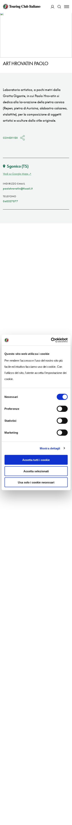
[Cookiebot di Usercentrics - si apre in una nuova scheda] (51, 340)
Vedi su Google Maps (15, 173)
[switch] (62, 409)
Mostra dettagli (50, 448)
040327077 (10, 201)
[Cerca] (59, 7)
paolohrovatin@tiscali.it (18, 188)
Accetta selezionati (36, 471)
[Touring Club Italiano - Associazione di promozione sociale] (21, 6)
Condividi (10, 137)
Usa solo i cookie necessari (36, 482)
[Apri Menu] (66, 7)
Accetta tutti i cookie (36, 460)
